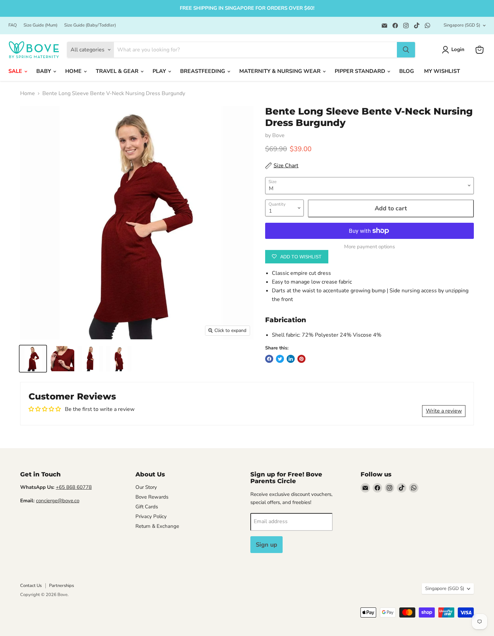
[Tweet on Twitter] (280, 359)
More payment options (369, 247)
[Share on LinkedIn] (291, 359)
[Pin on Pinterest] (301, 359)
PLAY (160, 71)
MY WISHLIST (442, 71)
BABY (44, 71)
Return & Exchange (157, 526)
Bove (278, 135)
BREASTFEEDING (203, 71)
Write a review (444, 411)
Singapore (462, 25)
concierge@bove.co (57, 500)
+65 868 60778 (74, 487)
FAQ (12, 25)
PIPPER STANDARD (360, 71)
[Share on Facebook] (269, 359)
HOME (74, 71)
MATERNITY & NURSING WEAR (280, 71)
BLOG (406, 71)
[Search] (406, 49)
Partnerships (61, 586)
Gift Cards (146, 506)
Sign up (266, 545)
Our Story (146, 487)
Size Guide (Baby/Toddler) (90, 25)
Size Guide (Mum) (40, 25)
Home (27, 93)
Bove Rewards (151, 497)
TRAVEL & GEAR (118, 71)
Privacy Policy (151, 516)
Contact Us (31, 586)
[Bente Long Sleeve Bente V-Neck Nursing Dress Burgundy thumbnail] (32, 358)
